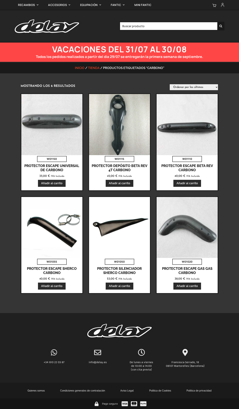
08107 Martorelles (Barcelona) (185, 366)
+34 (46, 362)
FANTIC (116, 5)
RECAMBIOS (26, 5)
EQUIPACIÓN (89, 5)
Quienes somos (36, 390)
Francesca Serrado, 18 (185, 362)
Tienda (94, 68)
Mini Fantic (143, 5)
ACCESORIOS (57, 5)
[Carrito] (214, 5)
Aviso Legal (127, 390)
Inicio (80, 68)
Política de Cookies (160, 390)
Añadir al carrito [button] (51, 183)
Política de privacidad (199, 390)
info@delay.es (98, 362)
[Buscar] (220, 26)
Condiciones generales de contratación (82, 390)
